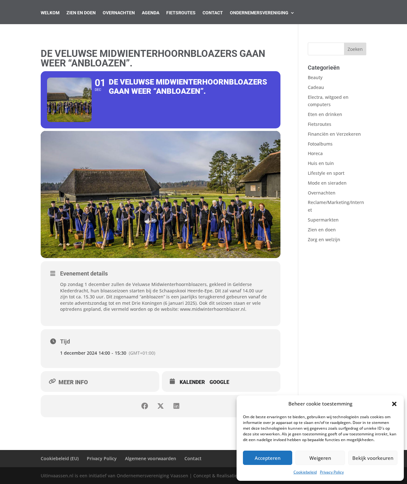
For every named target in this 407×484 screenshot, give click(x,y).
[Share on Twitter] (161, 406)
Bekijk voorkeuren (372, 458)
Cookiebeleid (305, 472)
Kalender (192, 382)
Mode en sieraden (327, 183)
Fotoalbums (320, 144)
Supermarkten (323, 220)
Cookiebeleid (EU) (60, 458)
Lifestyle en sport (326, 173)
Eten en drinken (325, 114)
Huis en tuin (321, 163)
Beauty (315, 77)
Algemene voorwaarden (150, 458)
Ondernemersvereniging (259, 12)
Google (219, 382)
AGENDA (150, 12)
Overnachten (119, 12)
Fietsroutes (181, 12)
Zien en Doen (81, 12)
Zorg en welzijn (324, 239)
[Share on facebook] (145, 406)
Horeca (315, 153)
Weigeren (320, 458)
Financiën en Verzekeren (334, 134)
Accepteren (267, 458)
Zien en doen (322, 230)
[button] (394, 404)
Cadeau (316, 87)
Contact (213, 12)
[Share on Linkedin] (176, 406)
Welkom (50, 12)
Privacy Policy (332, 472)
